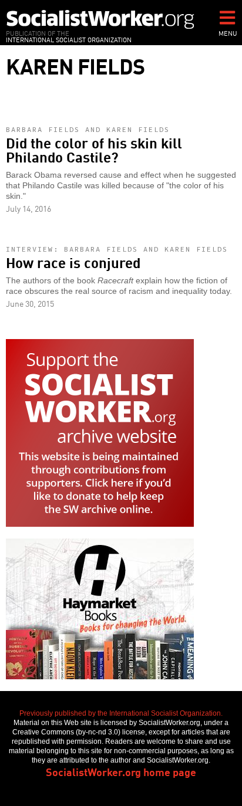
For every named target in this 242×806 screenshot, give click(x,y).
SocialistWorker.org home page (121, 771)
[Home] (100, 19)
